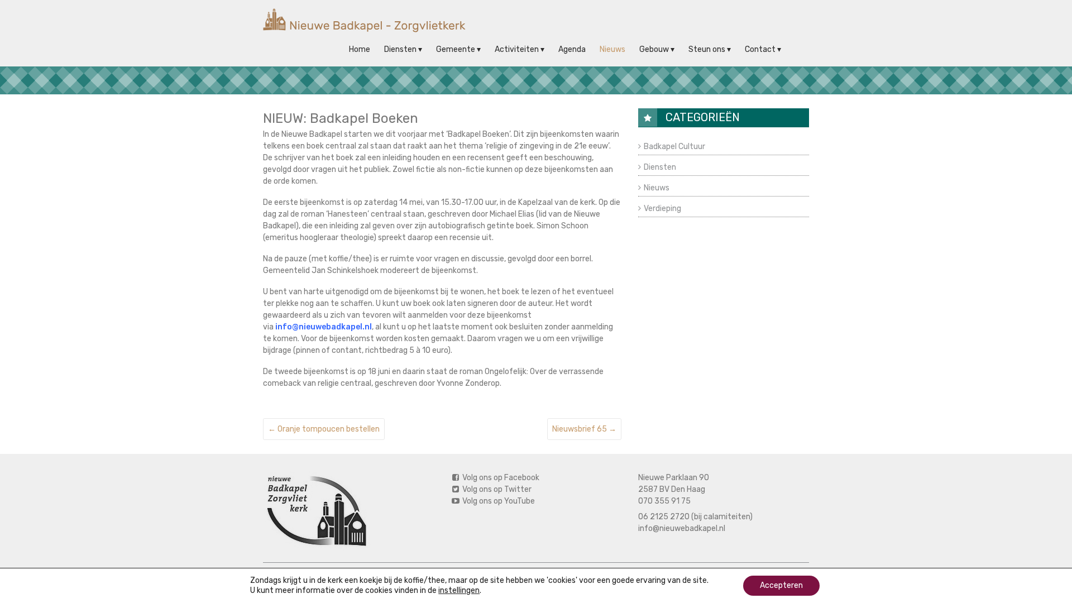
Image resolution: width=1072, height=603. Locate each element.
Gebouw (654, 49)
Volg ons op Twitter (496, 489)
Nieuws (612, 49)
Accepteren (781, 585)
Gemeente (455, 49)
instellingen (459, 590)
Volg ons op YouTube (498, 501)
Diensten (400, 49)
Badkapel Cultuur (674, 146)
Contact (760, 49)
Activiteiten (517, 49)
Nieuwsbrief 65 (584, 429)
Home (359, 49)
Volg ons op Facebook (500, 477)
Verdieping (662, 208)
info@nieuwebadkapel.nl (681, 528)
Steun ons (706, 49)
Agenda (572, 49)
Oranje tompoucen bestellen (324, 429)
